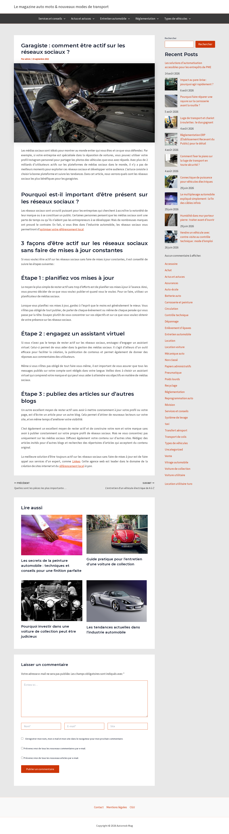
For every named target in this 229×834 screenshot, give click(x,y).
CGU (132, 807)
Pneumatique (173, 372)
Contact (99, 807)
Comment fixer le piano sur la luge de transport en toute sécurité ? (196, 160)
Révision (170, 405)
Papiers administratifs (178, 366)
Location (170, 341)
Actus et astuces (81, 18)
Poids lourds (172, 379)
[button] (63, 19)
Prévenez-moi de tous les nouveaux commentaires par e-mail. (55, 748)
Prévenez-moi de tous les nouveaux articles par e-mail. (51, 758)
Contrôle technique (176, 315)
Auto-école (171, 289)
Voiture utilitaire (175, 475)
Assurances (171, 283)
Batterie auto (173, 296)
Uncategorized (174, 449)
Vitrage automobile (176, 462)
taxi (167, 424)
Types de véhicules (175, 18)
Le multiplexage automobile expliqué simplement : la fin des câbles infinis (197, 199)
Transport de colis (175, 437)
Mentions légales (116, 807)
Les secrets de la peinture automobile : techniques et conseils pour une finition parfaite (51, 566)
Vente (168, 456)
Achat (168, 270)
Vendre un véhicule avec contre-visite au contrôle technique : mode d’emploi (196, 237)
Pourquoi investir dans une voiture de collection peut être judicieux (48, 631)
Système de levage (176, 417)
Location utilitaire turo (178, 484)
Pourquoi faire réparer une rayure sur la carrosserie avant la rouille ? (196, 101)
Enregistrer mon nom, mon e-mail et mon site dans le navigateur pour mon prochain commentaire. (74, 738)
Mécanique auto (174, 353)
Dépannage (172, 321)
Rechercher (171, 38)
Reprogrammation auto (179, 398)
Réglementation (145, 18)
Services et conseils (50, 18)
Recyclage (171, 385)
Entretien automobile (113, 18)
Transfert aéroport (176, 430)
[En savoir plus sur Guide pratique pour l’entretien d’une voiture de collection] (117, 534)
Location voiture (175, 347)
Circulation (171, 309)
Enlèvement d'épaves (178, 328)
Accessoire (171, 264)
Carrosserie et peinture (179, 302)
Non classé (171, 360)
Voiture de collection (177, 469)
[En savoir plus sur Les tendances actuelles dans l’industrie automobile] (117, 601)
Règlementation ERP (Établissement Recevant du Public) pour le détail (197, 139)
